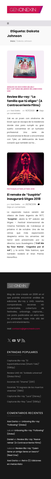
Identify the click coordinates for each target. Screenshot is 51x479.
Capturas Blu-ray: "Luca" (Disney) (24, 396)
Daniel (10, 439)
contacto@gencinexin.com (26, 328)
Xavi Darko (15, 110)
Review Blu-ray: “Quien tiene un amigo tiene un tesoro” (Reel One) (23, 452)
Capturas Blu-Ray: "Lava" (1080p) (24, 401)
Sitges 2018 (29, 189)
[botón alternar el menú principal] (8, 23)
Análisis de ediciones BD (18, 87)
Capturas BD (17, 89)
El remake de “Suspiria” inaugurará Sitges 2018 (24, 197)
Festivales (12, 189)
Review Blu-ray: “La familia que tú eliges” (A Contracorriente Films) (24, 101)
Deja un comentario (16, 207)
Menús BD (28, 89)
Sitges (20, 189)
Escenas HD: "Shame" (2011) (21, 381)
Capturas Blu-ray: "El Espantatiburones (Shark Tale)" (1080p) (23, 364)
